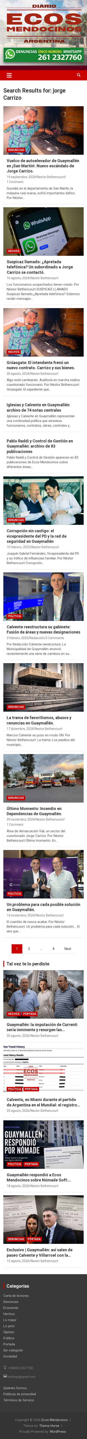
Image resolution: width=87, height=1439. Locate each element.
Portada (29, 1013)
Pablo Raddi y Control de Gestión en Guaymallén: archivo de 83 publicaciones (40, 446)
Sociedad (10, 1356)
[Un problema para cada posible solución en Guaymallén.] (43, 874)
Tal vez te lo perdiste (27, 964)
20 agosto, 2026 (18, 1035)
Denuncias (16, 150)
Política (14, 616)
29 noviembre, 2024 (21, 819)
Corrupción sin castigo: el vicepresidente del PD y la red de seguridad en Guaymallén (36, 536)
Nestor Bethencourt (51, 177)
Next (67, 949)
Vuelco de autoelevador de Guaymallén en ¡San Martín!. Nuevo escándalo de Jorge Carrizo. (43, 166)
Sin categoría (13, 1350)
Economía (10, 1308)
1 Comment (15, 182)
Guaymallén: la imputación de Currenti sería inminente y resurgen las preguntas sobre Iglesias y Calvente (42, 1029)
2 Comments (55, 638)
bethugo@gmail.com (21, 1376)
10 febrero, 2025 (18, 547)
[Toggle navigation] (9, 75)
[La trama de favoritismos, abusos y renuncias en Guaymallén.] (43, 687)
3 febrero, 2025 (17, 638)
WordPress (58, 1432)
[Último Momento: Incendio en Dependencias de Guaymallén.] (43, 778)
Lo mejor (10, 1320)
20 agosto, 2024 (18, 373)
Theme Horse (49, 1426)
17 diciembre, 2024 (20, 729)
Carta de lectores (16, 1296)
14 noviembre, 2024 (21, 915)
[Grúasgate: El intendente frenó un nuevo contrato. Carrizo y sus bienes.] (43, 332)
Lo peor (9, 1326)
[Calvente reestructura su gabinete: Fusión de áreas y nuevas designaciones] (43, 596)
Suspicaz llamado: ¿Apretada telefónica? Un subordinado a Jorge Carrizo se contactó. (40, 267)
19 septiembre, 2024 (21, 177)
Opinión (8, 1332)
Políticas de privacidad (19, 1394)
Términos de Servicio (18, 1400)
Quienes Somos (15, 1388)
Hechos (13, 251)
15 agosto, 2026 (18, 1261)
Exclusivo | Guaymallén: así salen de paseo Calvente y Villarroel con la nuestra (39, 1255)
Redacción (37, 638)
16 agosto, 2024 (18, 278)
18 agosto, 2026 (18, 1186)
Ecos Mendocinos (54, 1420)
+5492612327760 (20, 1368)
